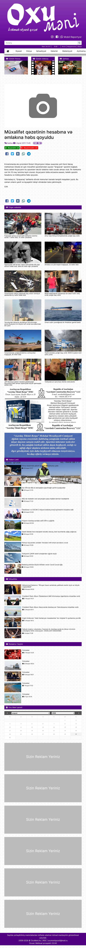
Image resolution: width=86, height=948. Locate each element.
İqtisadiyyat (41, 51)
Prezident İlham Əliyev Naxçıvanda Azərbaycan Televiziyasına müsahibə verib (50, 607)
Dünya (29, 51)
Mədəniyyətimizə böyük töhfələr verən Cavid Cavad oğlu (42, 565)
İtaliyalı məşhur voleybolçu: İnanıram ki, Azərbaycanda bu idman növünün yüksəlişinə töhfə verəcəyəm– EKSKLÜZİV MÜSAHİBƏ (48, 630)
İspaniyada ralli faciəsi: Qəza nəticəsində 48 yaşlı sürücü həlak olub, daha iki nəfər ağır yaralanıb (22, 265)
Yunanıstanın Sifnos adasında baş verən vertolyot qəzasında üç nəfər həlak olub (22, 294)
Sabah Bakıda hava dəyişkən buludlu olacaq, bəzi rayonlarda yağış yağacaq (49, 532)
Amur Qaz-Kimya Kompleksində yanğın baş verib (62, 236)
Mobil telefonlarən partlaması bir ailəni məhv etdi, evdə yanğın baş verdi (62, 294)
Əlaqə (79, 46)
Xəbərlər (54, 51)
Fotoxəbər (25, 650)
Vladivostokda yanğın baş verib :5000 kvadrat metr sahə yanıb (63, 353)
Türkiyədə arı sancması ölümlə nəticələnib (60, 382)
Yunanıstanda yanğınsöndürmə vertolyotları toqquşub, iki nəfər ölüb (20, 353)
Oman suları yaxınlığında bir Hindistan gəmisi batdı (63, 322)
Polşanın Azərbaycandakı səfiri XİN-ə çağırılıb (38, 521)
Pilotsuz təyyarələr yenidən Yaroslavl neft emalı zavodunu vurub (45, 543)
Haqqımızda (71, 46)
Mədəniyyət (67, 51)
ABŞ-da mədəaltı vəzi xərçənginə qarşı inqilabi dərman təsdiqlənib (45, 499)
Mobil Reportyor (72, 37)
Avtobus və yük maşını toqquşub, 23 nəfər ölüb (61, 265)
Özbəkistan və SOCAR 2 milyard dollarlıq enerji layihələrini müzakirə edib (47, 510)
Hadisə (10, 143)
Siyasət (19, 51)
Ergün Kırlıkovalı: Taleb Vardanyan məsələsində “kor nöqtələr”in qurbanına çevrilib (51, 618)
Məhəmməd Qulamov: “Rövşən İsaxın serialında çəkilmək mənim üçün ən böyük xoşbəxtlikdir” (50, 586)
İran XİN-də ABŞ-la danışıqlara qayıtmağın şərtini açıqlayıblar (43, 488)
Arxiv (64, 46)
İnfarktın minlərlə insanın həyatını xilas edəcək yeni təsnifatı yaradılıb (46, 477)
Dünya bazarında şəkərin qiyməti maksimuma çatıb (40, 466)
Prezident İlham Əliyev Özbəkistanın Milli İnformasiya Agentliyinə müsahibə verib (51, 596)
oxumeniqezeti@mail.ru (58, 940)
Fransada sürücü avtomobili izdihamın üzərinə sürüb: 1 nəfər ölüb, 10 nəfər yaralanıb (20, 236)
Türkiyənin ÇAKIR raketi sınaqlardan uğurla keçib (39, 554)
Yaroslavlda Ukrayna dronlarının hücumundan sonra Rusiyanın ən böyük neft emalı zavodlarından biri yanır (22, 324)
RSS (44, 940)
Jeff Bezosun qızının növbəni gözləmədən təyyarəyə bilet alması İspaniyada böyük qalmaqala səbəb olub (22, 383)
